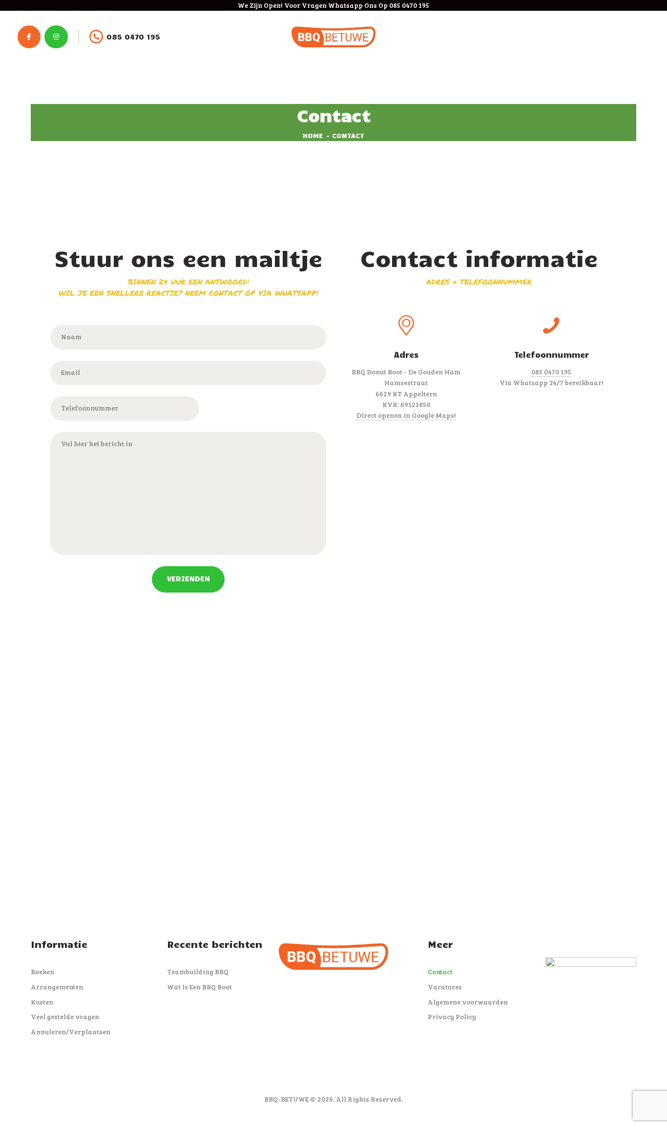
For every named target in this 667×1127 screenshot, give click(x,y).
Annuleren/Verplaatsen (70, 1031)
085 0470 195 (551, 371)
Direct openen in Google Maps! (406, 415)
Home (313, 135)
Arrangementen (57, 986)
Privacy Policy (452, 1016)
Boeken (42, 971)
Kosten (42, 1001)
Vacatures (445, 986)
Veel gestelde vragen (65, 1016)
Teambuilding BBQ (198, 971)
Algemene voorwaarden (468, 1001)
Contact (440, 971)
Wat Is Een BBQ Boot (199, 986)
